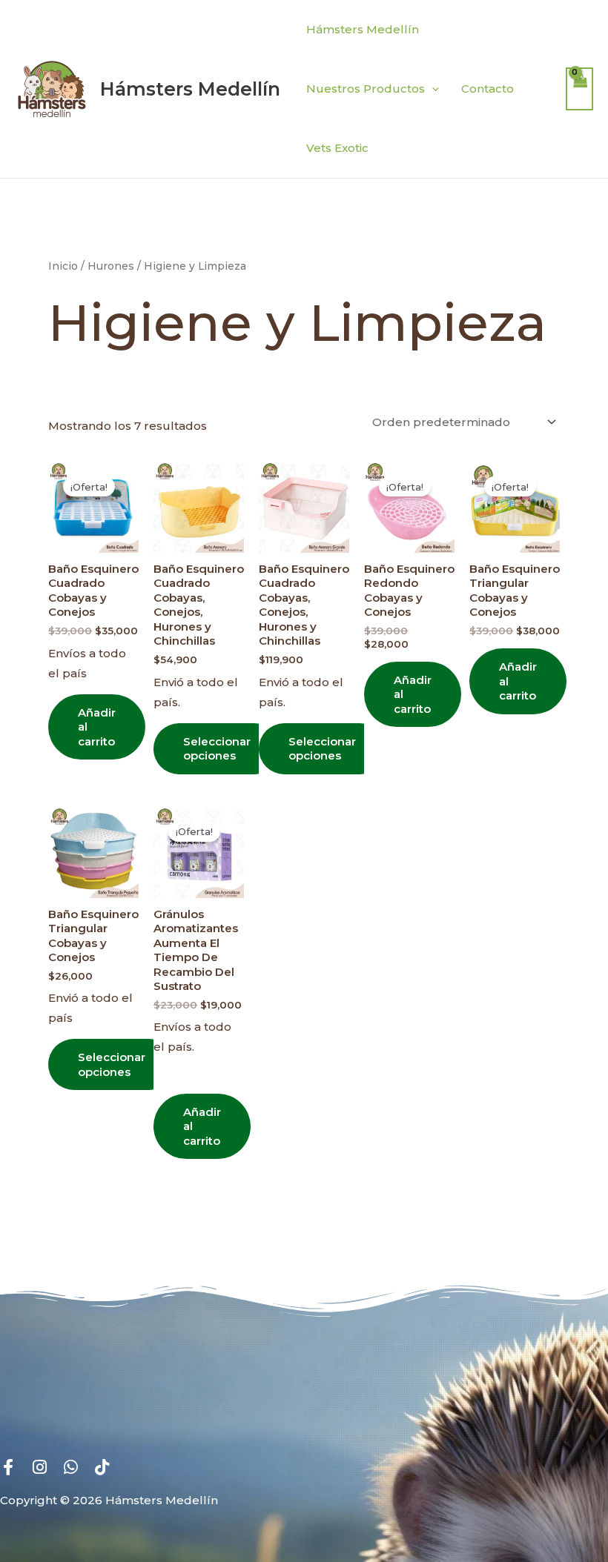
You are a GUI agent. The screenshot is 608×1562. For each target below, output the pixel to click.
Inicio (63, 266)
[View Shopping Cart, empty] (580, 89)
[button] (432, 89)
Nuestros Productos (365, 89)
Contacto (487, 89)
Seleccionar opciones (217, 748)
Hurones (110, 266)
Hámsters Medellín (190, 89)
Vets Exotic (337, 148)
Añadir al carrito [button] (97, 726)
